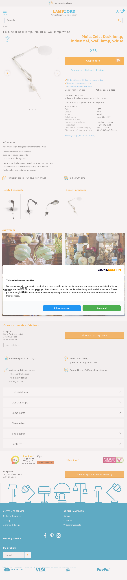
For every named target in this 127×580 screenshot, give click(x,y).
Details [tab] (38, 290)
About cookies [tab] (23, 290)
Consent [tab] (7, 290)
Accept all (101, 308)
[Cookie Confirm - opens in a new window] (109, 270)
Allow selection (62, 308)
